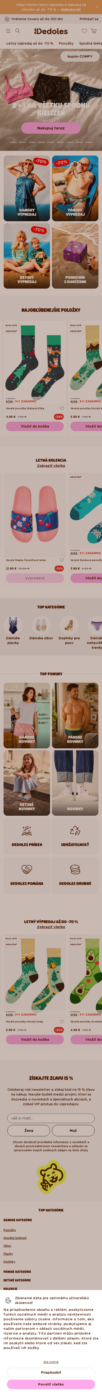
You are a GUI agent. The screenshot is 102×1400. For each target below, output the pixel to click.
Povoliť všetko (51, 1384)
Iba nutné (51, 1362)
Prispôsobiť (51, 1372)
